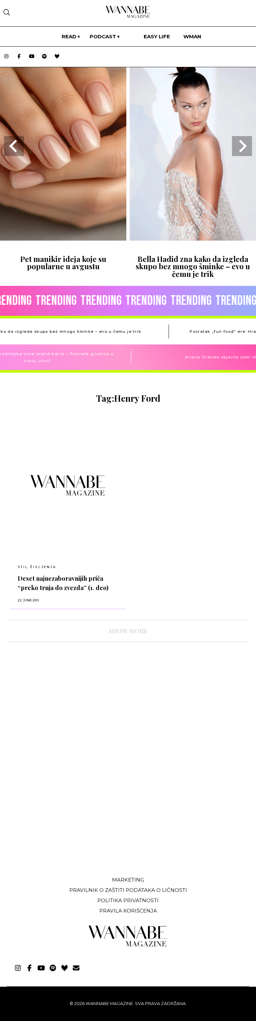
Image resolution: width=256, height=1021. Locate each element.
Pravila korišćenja (128, 911)
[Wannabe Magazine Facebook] (19, 56)
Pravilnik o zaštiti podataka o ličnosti (128, 890)
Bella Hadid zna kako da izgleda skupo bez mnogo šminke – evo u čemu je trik (193, 266)
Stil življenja (37, 567)
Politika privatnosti (128, 900)
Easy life (157, 36)
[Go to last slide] (14, 146)
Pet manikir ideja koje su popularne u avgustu (63, 262)
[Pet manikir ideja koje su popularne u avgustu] (63, 238)
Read (69, 36)
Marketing (128, 880)
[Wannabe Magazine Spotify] (44, 56)
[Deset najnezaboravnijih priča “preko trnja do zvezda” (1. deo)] (68, 485)
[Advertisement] (58, 821)
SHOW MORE (128, 631)
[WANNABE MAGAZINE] (128, 944)
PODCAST (103, 36)
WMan (192, 36)
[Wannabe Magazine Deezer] (57, 56)
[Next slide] (242, 146)
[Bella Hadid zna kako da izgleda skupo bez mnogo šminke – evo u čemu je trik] (193, 238)
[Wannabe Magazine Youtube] (32, 56)
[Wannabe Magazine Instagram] (6, 56)
